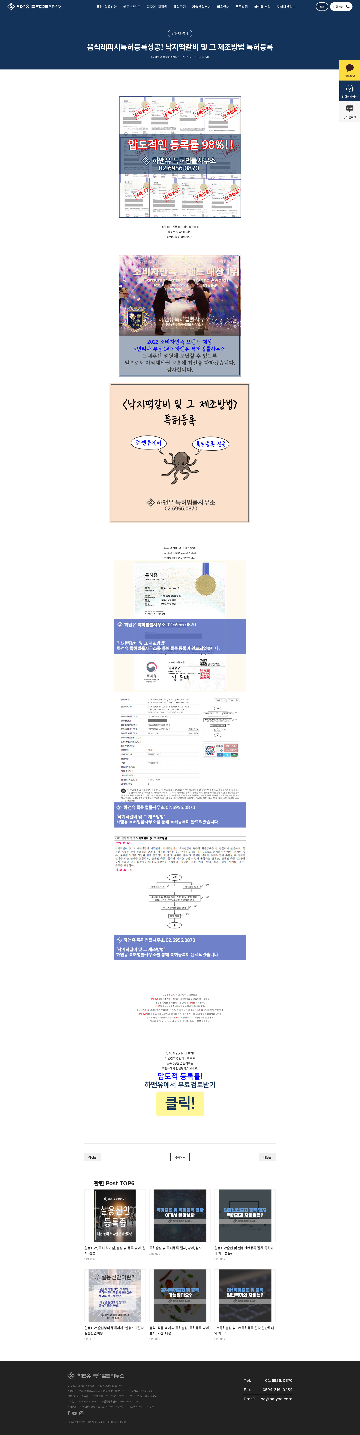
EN (322, 6)
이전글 (92, 1157)
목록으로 (180, 1157)
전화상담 (338, 7)
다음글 (267, 1157)
